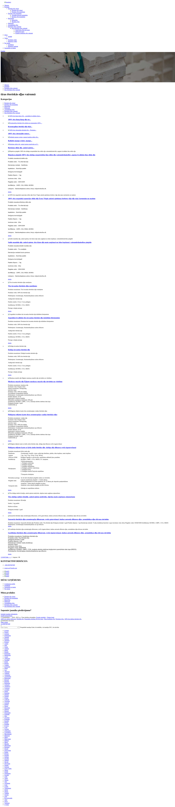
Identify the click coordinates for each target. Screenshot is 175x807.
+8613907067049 (9, 565)
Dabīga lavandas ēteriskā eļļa (19, 350)
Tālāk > (7, 557)
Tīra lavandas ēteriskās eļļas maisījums (22, 286)
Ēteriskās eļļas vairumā (14, 26)
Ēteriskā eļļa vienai (13, 8)
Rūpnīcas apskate (13, 46)
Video (6, 38)
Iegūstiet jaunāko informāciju (9, 614)
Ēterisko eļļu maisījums (18, 12)
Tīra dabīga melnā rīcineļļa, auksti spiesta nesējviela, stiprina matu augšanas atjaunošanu (41, 497)
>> (10, 557)
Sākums (6, 5)
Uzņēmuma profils (9, 584)
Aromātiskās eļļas (13, 25)
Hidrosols (11, 23)
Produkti (6, 7)
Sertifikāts (11, 45)
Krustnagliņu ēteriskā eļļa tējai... (20, 127)
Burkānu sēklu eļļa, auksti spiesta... (21, 148)
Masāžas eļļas (16, 22)
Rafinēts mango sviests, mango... (20, 141)
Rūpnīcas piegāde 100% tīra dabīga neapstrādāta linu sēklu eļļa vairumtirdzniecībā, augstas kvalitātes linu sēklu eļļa (51, 155)
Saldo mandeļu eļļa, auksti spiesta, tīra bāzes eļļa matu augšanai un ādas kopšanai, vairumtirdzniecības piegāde (49, 242)
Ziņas (6, 35)
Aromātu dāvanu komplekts (20, 15)
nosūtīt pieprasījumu (6, 616)
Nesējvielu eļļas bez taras (22, 30)
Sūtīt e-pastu (4, 622)
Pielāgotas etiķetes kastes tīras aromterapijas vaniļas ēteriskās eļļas (32, 415)
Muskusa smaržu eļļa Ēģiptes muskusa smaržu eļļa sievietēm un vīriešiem (35, 382)
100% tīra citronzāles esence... (19, 134)
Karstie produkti (41, 617)
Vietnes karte (50, 617)
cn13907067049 (5, 624)
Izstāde (10, 36)
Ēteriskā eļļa (20, 619)
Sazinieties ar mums (10, 48)
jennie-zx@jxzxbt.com (10, 568)
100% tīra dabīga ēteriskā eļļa (72, 619)
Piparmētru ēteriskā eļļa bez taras (33, 619)
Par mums (7, 43)
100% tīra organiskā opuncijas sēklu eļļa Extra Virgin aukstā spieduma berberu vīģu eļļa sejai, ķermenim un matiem (51, 199)
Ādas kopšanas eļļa (49, 619)
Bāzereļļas (11, 18)
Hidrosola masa (19, 31)
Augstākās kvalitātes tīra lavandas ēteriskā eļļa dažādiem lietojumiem (34, 318)
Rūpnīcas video (12, 41)
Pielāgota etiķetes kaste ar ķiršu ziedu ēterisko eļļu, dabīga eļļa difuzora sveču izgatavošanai (42, 447)
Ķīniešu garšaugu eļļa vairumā (24, 33)
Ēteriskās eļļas (60, 619)
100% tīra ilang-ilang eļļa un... (19, 120)
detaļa (9, 192)
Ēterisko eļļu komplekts (15, 13)
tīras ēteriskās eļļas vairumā (19, 28)
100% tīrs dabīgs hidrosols (8, 619)
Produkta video (12, 40)
